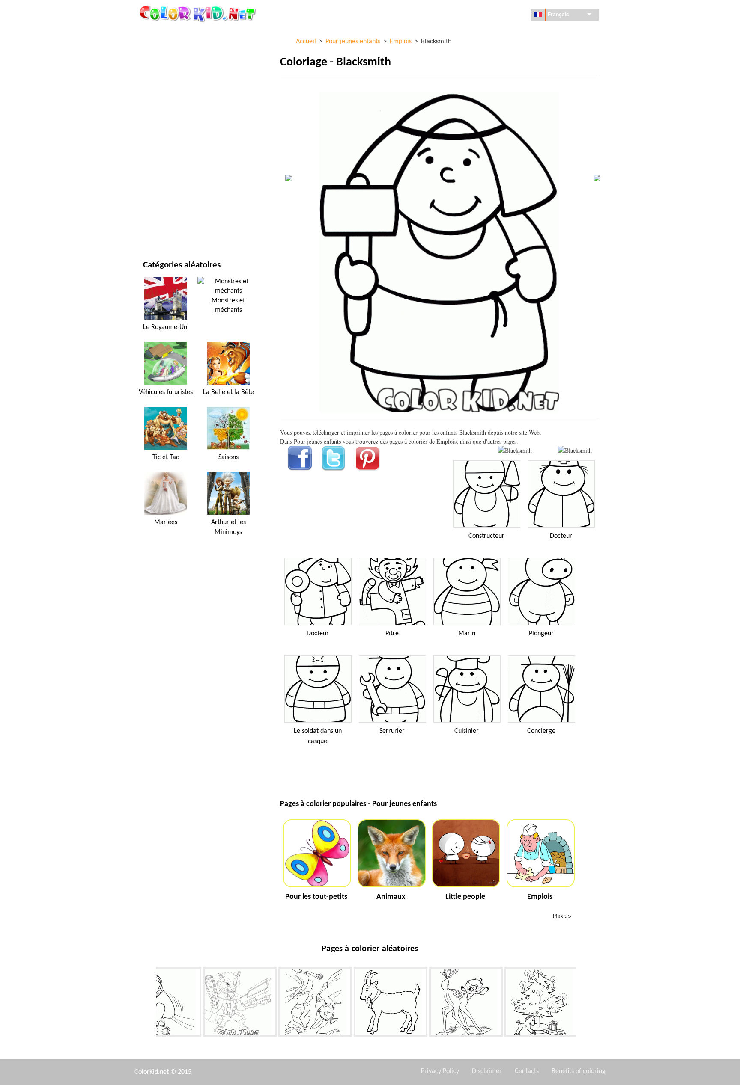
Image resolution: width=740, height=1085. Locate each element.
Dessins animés (164, 104)
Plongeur (541, 633)
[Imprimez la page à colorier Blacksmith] (515, 450)
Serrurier (392, 731)
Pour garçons (163, 157)
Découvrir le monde (171, 51)
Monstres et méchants (228, 305)
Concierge (541, 731)
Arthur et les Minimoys (228, 527)
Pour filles (158, 122)
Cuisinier (466, 731)
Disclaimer (487, 1071)
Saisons (154, 139)
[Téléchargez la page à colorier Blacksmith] (575, 450)
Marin (466, 633)
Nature (153, 227)
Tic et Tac (165, 457)
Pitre (392, 633)
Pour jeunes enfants (172, 174)
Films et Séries (163, 209)
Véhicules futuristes (166, 392)
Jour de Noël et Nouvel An (180, 192)
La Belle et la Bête (228, 392)
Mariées (165, 522)
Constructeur (486, 536)
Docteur (561, 536)
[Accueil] (198, 13)
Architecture (162, 69)
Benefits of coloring (579, 1071)
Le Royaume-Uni (166, 327)
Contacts (527, 1071)
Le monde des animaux (175, 86)
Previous (149, 1003)
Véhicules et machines (174, 34)
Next (582, 1003)
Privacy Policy (440, 1071)
